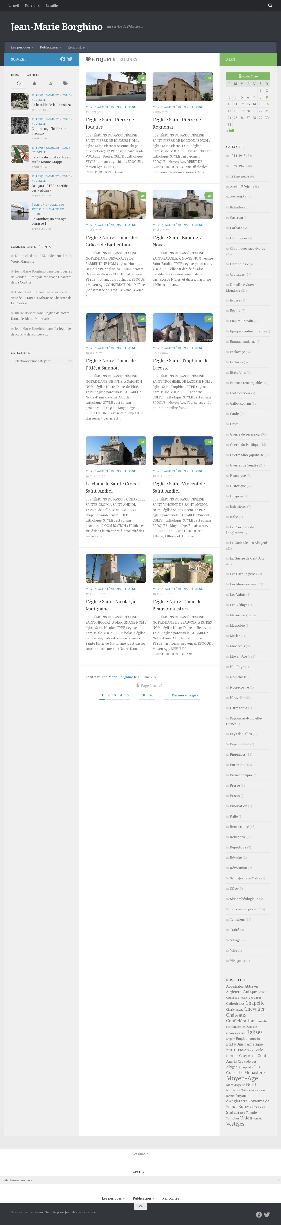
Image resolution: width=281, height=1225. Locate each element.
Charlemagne (234, 1010)
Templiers (237, 919)
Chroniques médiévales (247, 248)
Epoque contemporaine (247, 331)
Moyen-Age (95, 107)
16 (266, 104)
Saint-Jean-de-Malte (245, 878)
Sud (229, 1112)
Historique (238, 475)
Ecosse (235, 300)
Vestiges (235, 1123)
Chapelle (255, 1003)
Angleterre (234, 991)
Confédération (240, 1021)
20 (151, 695)
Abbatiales (235, 986)
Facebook (140, 1153)
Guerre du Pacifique (244, 444)
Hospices (237, 496)
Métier (235, 635)
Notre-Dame (239, 687)
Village (235, 940)
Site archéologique (244, 899)
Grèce (234, 424)
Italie (66, 95)
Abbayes (252, 986)
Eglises (254, 1032)
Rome (230, 1096)
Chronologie (239, 264)
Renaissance (239, 826)
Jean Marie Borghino (117, 676)
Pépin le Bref (239, 744)
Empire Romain (241, 321)
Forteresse (236, 1049)
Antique (250, 991)
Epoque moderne (243, 341)
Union (246, 1118)
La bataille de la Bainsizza (51, 104)
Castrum (236, 217)
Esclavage (237, 352)
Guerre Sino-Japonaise (247, 455)
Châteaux (236, 1015)
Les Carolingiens (242, 574)
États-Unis (39, 204)
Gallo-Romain (240, 403)
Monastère (254, 1072)
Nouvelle (39, 99)
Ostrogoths (238, 708)
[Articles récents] (18, 83)
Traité (234, 929)
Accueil (13, 5)
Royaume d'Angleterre (239, 1098)
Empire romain (248, 1038)
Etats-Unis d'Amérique (244, 1044)
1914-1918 (37, 95)
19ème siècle (239, 176)
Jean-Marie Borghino (57, 26)
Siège (234, 888)
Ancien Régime (241, 186)
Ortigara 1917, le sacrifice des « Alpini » (50, 187)
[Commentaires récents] (49, 83)
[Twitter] (69, 59)
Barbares (255, 997)
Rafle (234, 816)
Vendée (257, 1118)
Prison (235, 795)
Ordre (244, 1090)
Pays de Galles (241, 734)
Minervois (237, 646)
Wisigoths (237, 960)
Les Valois (237, 594)
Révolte (236, 857)
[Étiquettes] (64, 83)
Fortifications (240, 393)
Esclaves (236, 362)
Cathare (236, 228)
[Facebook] (62, 59)
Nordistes (233, 1090)
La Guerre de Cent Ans (247, 558)
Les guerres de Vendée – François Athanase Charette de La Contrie (41, 276)
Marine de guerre (243, 615)
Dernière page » (185, 695)
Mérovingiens (235, 1085)
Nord (251, 1084)
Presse (235, 785)
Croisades (237, 274)
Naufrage (237, 666)
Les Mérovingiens (243, 584)
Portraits (32, 5)
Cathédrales (235, 1003)
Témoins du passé (121, 107)
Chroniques (238, 238)
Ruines (244, 1106)
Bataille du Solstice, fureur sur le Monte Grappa (52, 159)
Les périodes (21, 47)
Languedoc (247, 1067)
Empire (230, 1039)
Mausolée (237, 625)
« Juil (230, 130)
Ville (233, 950)
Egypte (235, 310)
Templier (232, 1118)
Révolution (238, 868)
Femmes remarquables (246, 382)
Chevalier (254, 1009)
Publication (49, 47)
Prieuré (252, 1090)
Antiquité (237, 197)
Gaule (234, 413)
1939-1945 (237, 166)
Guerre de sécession (245, 434)
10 (143, 695)
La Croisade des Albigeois (249, 542)
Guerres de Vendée (244, 465)
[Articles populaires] (34, 83)
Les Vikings (238, 605)
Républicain (258, 1106)
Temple (251, 1112)
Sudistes (239, 1113)
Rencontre (76, 47)
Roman (261, 1090)
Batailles (52, 5)
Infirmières (238, 506)
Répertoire (238, 847)
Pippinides (238, 754)
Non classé (238, 677)
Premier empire (241, 775)
